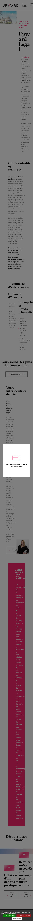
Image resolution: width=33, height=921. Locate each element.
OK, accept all (10, 916)
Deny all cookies (24, 916)
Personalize (17, 918)
